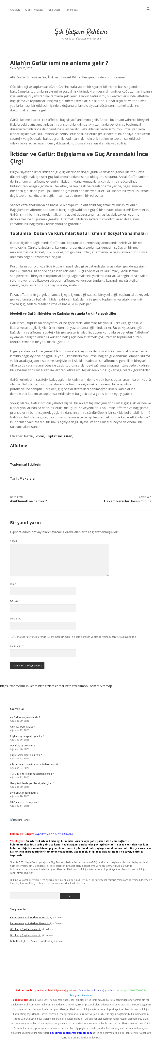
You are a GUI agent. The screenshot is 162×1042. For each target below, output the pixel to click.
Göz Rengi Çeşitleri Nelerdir (25, 929)
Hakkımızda (71, 9)
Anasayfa (15, 9)
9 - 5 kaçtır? (17, 646)
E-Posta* (15, 601)
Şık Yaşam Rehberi (81, 32)
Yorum (14, 540)
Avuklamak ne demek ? (28, 501)
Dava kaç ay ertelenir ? (22, 745)
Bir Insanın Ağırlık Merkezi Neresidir (30, 917)
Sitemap (106, 686)
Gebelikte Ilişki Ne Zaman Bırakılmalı (30, 941)
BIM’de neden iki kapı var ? (24, 802)
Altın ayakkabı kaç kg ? (22, 726)
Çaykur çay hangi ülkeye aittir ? (27, 736)
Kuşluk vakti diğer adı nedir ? (26, 755)
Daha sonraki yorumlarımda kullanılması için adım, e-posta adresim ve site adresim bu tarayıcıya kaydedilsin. (76, 637)
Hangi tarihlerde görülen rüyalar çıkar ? (32, 783)
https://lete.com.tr (51, 686)
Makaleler (28, 478)
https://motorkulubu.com (18, 686)
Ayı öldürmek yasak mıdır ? (25, 717)
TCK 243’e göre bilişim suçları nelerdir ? (32, 774)
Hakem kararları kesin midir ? (127, 501)
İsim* (13, 584)
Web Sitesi (16, 618)
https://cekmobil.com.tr (82, 686)
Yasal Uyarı (53, 9)
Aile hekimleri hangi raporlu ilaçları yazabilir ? (35, 764)
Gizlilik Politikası (34, 9)
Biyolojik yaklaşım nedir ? (24, 792)
